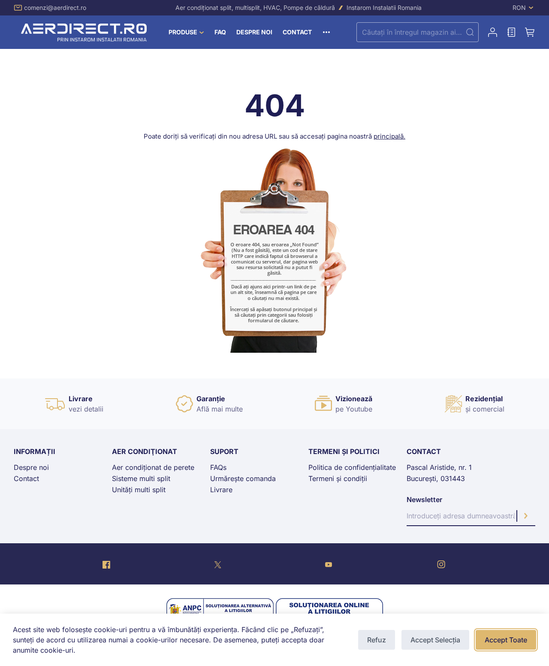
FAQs (218, 467)
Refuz (376, 640)
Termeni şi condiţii (337, 478)
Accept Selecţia (435, 640)
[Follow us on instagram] (441, 563)
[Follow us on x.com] (217, 564)
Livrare (81, 398)
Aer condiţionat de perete (153, 467)
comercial (488, 409)
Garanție (210, 398)
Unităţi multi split (139, 489)
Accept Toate (506, 640)
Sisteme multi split (141, 478)
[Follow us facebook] (106, 564)
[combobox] (417, 32)
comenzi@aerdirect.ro (55, 7)
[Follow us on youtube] (328, 564)
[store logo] (85, 32)
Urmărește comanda (243, 478)
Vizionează (353, 398)
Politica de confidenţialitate (352, 467)
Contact (26, 478)
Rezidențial (484, 398)
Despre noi (31, 467)
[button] (524, 8)
